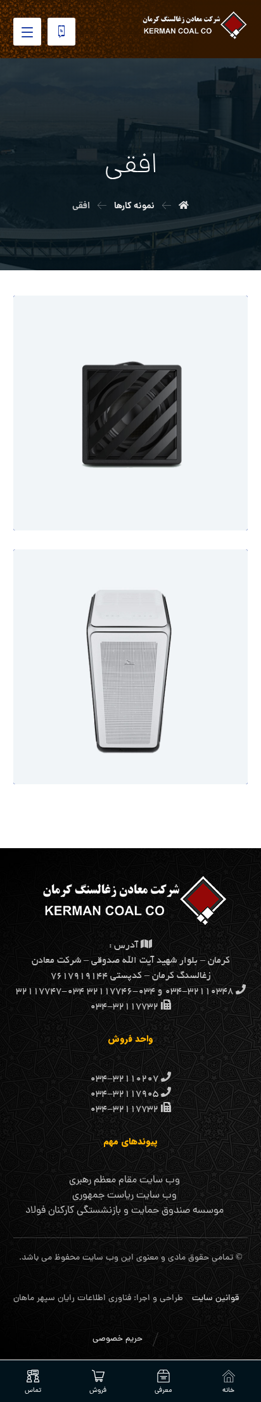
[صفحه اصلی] (184, 206)
